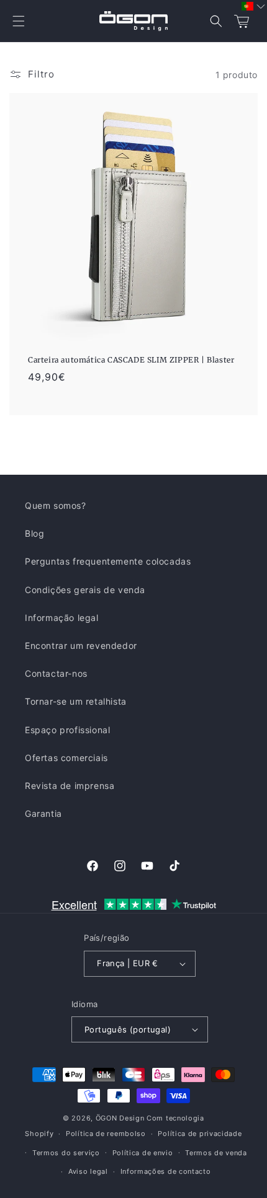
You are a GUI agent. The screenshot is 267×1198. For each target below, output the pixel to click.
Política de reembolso (106, 1133)
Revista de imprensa (69, 785)
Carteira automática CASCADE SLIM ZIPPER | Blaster (131, 359)
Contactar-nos (56, 673)
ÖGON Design (120, 1118)
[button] (18, 21)
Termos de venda (216, 1152)
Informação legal (62, 617)
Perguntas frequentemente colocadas (108, 561)
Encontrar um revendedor (81, 645)
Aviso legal (88, 1171)
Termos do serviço (66, 1152)
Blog (34, 533)
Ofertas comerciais (66, 757)
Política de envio (142, 1152)
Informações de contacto (165, 1171)
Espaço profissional (67, 730)
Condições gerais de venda (85, 589)
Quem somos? (55, 505)
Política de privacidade (200, 1133)
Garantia (43, 813)
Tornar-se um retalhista (76, 701)
